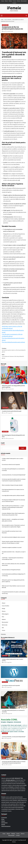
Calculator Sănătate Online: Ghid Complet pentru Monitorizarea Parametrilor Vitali (13, 514)
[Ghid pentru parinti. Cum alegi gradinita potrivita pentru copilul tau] (14, 375)
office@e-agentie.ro (10, 780)
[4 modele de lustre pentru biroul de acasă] (14, 400)
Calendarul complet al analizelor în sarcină (11, 547)
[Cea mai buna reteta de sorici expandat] (14, 675)
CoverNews (20, 840)
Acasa (2, 1)
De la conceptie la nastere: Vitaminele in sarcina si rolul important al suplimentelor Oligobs (13, 526)
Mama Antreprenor (5, 826)
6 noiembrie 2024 (10, 31)
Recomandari (24, 1)
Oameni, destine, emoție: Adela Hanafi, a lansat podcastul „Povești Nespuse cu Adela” (13, 542)
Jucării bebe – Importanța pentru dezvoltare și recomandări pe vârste (12, 558)
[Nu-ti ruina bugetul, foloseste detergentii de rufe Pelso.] (14, 424)
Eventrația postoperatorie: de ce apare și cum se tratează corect (13, 490)
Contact (14, 2)
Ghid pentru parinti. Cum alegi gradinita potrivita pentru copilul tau (13, 580)
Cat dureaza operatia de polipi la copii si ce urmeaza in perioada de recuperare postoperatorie (13, 479)
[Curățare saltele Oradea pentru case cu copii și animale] (14, 648)
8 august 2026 (9, 713)
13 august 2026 (8, 687)
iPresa (2, 819)
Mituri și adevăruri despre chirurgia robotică (12, 485)
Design (3, 608)
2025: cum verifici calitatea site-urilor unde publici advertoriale (13, 564)
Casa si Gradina (5, 25)
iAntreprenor (4, 822)
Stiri (3, 627)
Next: (13, 356)
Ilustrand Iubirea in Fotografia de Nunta (11, 569)
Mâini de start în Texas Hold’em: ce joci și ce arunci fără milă (13, 586)
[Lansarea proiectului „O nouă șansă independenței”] (14, 726)
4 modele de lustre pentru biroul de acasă (11, 411)
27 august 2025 (9, 413)
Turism (14, 1)
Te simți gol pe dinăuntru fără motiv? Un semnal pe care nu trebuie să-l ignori (13, 500)
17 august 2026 (8, 662)
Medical (10, 1)
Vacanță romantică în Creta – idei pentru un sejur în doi (14, 552)
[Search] (26, 15)
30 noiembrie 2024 (10, 438)
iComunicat (4, 817)
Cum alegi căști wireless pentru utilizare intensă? (13, 495)
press (4, 31)
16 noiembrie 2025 (10, 389)
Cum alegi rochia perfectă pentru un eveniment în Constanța (13, 469)
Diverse (18, 1)
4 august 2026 (8, 738)
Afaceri (6, 1)
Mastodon (3, 634)
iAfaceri (3, 821)
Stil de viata (4, 624)
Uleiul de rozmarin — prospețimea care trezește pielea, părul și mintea (13, 520)
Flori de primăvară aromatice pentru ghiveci (13, 342)
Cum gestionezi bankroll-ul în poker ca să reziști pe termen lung (13, 592)
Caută (2, 443)
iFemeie (14, 8)
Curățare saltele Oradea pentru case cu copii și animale (12, 459)
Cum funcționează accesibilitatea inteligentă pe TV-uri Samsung (13, 574)
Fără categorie (5, 614)
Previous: (14, 350)
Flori (3, 616)
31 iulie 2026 (9, 764)
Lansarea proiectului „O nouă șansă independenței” (14, 474)
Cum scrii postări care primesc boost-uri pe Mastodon (11, 531)
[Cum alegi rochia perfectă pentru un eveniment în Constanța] (14, 700)
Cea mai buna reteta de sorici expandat (11, 464)
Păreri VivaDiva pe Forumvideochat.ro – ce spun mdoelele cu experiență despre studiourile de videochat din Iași (13, 507)
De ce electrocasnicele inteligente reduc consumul (13, 537)
